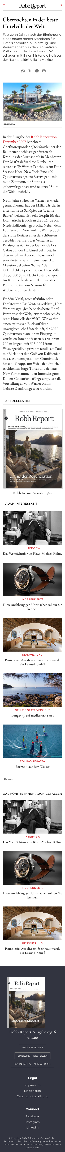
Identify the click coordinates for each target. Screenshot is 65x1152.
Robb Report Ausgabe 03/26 (32, 493)
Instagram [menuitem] (32, 1122)
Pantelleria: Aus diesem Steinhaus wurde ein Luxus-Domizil (32, 662)
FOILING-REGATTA (32, 761)
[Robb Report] (32, 6)
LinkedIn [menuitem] (32, 1127)
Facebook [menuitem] (32, 1116)
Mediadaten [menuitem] (32, 1090)
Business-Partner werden (32, 1063)
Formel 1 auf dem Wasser (33, 767)
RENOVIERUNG (32, 654)
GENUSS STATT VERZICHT (32, 710)
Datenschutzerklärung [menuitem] (32, 1096)
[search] (60, 5)
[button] (4, 5)
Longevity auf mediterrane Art (32, 715)
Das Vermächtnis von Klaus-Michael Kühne (32, 553)
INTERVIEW (32, 548)
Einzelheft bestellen (32, 1055)
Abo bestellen (32, 1047)
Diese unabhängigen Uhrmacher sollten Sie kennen (32, 607)
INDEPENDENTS (32, 599)
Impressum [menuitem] (32, 1085)
